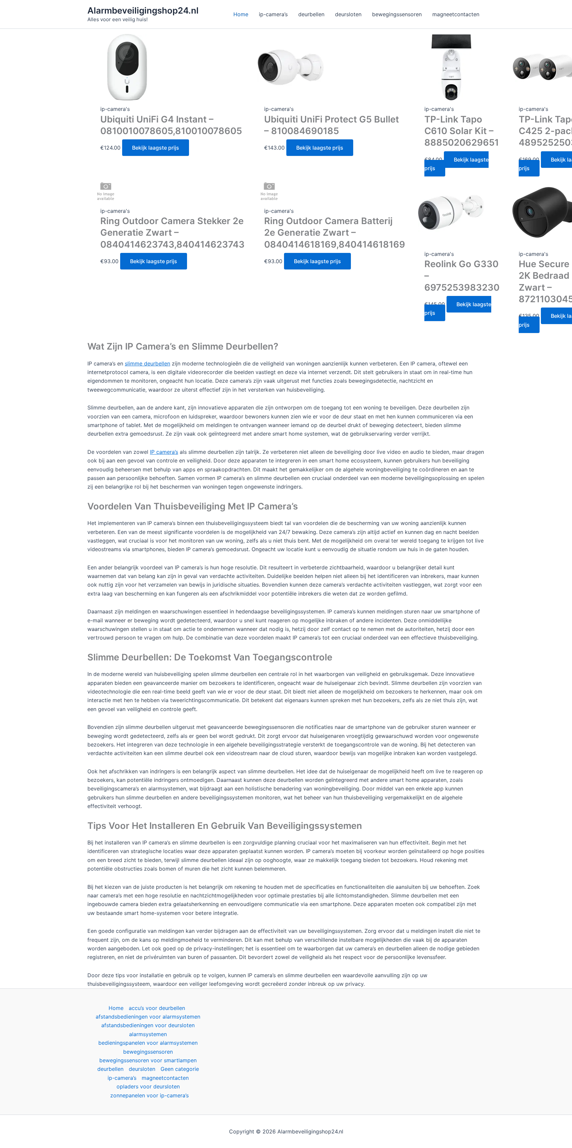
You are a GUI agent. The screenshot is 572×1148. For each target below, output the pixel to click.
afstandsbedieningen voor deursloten (148, 1025)
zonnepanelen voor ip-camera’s (149, 1095)
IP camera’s (164, 452)
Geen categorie (180, 1069)
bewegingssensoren (148, 1051)
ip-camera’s (122, 1078)
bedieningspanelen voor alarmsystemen (148, 1042)
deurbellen (110, 1069)
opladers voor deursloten (148, 1086)
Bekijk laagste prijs (155, 147)
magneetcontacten (165, 1078)
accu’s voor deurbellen (157, 1008)
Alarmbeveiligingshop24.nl (143, 10)
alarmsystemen (148, 1034)
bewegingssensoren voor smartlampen (148, 1060)
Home (116, 1008)
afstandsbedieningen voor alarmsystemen (148, 1016)
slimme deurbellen (147, 363)
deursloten (142, 1069)
